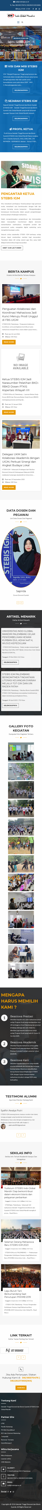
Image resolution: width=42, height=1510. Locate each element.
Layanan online (6, 1459)
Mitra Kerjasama (6, 1455)
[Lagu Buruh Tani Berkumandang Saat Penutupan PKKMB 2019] (21, 1277)
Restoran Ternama (7, 1440)
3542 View (28, 1201)
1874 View (30, 1301)
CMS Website (5, 1462)
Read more (9, 342)
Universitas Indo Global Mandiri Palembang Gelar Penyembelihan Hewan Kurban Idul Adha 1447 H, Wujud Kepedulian (18, 637)
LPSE (3, 1423)
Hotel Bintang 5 (6, 1443)
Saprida (21, 591)
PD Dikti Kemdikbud (8, 1430)
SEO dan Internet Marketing (10, 1433)
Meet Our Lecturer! (12, 248)
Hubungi (21, 1388)
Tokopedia (4, 1436)
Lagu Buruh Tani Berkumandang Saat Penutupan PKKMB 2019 (17, 1294)
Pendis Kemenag (6, 1427)
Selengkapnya (21, 90)
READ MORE (21, 50)
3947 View (30, 1249)
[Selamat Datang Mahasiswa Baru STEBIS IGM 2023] (21, 1230)
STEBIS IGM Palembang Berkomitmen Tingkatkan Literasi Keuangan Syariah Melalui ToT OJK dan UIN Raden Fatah (19, 680)
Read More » (21, 583)
